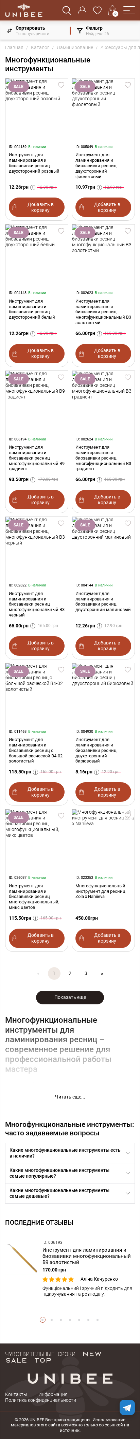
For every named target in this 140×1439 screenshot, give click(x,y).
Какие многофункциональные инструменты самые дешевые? (59, 1193)
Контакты (16, 1394)
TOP (43, 1360)
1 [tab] (43, 1320)
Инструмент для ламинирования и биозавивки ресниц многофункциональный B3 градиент (103, 458)
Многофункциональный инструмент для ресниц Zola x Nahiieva (100, 891)
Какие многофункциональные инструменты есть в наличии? (65, 1153)
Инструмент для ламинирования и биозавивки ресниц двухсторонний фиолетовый (96, 165)
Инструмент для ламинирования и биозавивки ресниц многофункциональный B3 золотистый (103, 312)
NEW (92, 1353)
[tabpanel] (70, 1268)
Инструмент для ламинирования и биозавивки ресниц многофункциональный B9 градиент (37, 458)
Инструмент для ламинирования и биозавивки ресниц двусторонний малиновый (103, 601)
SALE (16, 1360)
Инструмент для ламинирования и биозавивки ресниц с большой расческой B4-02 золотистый (36, 750)
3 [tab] (61, 1320)
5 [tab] (79, 1320)
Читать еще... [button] (70, 1097)
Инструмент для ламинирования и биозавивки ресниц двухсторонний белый (32, 309)
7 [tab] (98, 1320)
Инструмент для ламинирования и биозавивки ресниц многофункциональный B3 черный (37, 604)
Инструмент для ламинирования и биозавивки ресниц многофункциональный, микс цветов (34, 896)
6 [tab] (88, 1320)
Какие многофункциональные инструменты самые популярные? (59, 1173)
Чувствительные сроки (40, 1353)
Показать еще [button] (70, 997)
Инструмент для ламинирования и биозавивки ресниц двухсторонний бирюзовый (96, 750)
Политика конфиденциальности (40, 1400)
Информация (53, 1394)
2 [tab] (52, 1320)
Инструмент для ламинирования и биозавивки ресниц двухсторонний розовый (34, 162)
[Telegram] (127, 1407)
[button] (129, 10)
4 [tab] (70, 1320)
